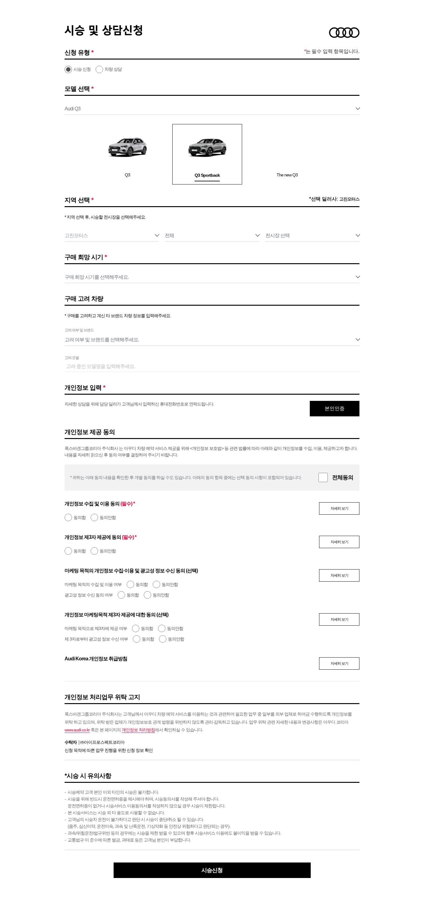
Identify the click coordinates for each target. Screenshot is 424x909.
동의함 (80, 517)
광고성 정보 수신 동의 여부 (89, 594)
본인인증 (334, 408)
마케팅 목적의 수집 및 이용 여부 (93, 584)
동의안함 (108, 517)
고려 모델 (72, 358)
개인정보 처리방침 (138, 729)
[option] (123, 154)
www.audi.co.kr (77, 729)
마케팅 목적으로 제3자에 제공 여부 (96, 628)
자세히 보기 (339, 508)
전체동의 (342, 477)
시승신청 (212, 870)
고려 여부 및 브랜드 (79, 330)
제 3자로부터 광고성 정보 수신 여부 (96, 638)
